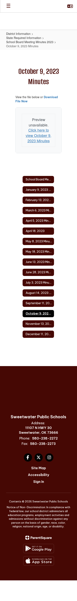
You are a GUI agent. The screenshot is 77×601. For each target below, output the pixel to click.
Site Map (38, 468)
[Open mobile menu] (8, 6)
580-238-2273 (43, 444)
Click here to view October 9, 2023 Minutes (38, 135)
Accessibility (38, 475)
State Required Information (23, 38)
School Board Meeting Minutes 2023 (29, 42)
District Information (18, 34)
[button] (70, 6)
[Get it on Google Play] (38, 548)
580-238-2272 (45, 438)
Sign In (38, 482)
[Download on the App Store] (38, 561)
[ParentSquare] (38, 538)
